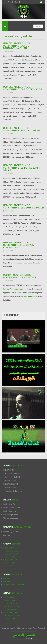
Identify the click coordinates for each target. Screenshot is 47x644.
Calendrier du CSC (12, 477)
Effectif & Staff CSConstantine (14, 584)
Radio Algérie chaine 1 (12, 507)
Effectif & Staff (10, 480)
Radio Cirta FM (9, 504)
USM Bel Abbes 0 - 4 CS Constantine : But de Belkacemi (22, 88)
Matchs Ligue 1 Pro (11, 531)
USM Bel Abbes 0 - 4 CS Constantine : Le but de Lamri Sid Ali (21, 167)
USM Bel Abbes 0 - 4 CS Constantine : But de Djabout (21, 129)
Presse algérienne (10, 514)
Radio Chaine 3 (9, 511)
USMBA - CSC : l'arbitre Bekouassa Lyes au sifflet (19, 276)
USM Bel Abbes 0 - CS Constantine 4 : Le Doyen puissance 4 (18, 245)
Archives (6, 535)
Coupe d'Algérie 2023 (12, 609)
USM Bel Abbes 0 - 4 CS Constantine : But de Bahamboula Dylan (16, 46)
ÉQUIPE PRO (8, 470)
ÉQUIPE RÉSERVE (10, 484)
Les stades (7, 581)
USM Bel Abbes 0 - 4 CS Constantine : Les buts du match (23, 206)
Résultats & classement (14, 473)
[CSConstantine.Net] (23, 11)
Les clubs (6, 578)
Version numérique (10, 518)
